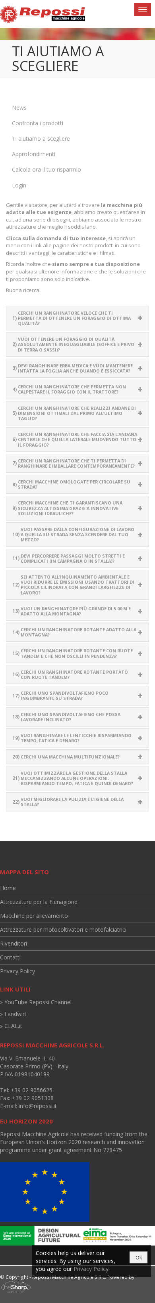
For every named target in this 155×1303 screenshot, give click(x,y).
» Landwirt (13, 1014)
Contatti (10, 957)
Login (19, 185)
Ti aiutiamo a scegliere (41, 138)
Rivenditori (13, 943)
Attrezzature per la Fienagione (39, 902)
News (19, 107)
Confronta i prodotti (37, 123)
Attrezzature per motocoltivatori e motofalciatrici (63, 929)
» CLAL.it (11, 1026)
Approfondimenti (33, 154)
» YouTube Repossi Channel (36, 1002)
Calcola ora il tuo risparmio (46, 169)
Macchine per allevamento (34, 915)
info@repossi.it (38, 1106)
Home (8, 888)
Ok (139, 1257)
